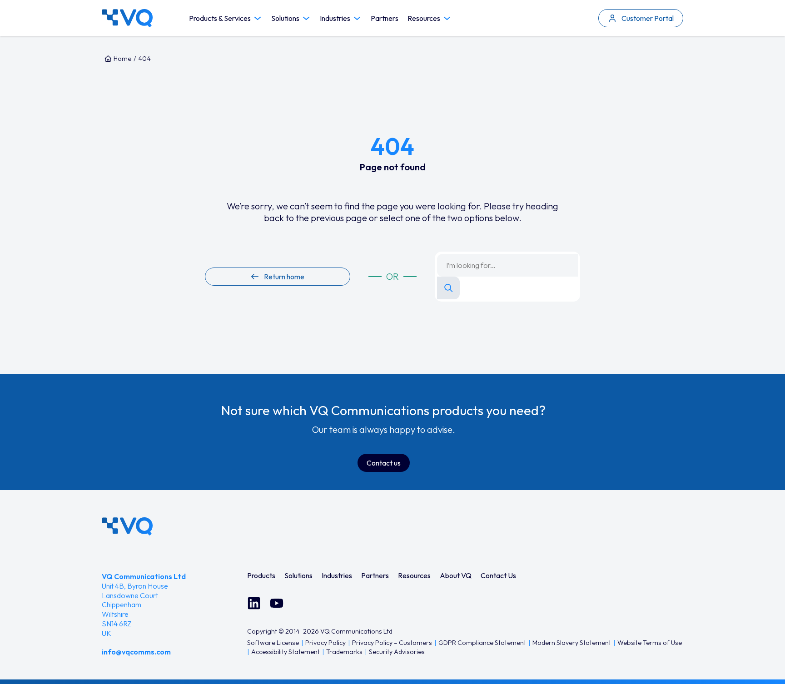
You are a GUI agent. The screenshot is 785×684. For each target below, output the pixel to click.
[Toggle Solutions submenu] (306, 18)
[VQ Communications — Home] (127, 18)
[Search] (448, 288)
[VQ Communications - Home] (127, 526)
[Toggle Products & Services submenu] (257, 18)
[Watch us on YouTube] (276, 603)
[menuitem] (261, 575)
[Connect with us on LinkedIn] (254, 603)
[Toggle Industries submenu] (357, 18)
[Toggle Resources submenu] (447, 18)
